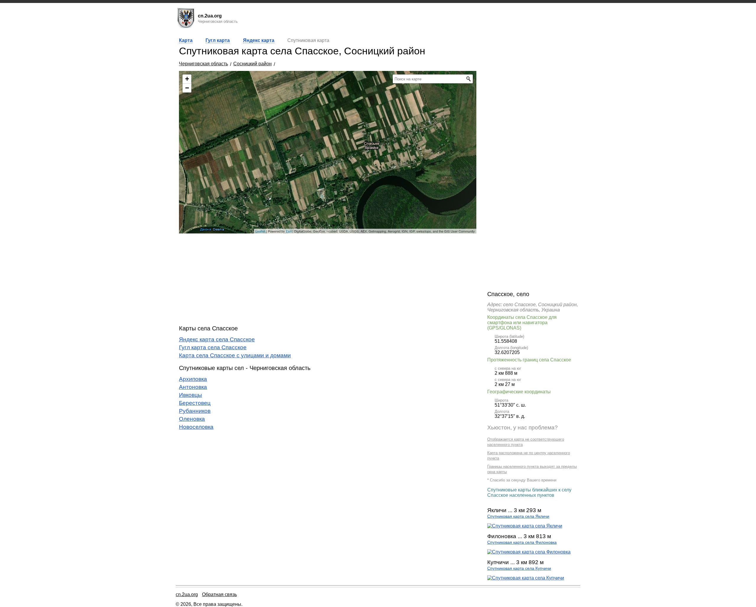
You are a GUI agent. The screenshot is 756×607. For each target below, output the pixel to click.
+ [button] (187, 78)
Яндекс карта (258, 40)
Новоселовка (196, 427)
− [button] (187, 88)
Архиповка (193, 379)
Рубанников (195, 411)
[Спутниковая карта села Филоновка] (529, 551)
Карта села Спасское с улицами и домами (235, 355)
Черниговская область (203, 63)
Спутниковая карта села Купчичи (519, 568)
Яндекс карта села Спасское (217, 339)
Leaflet (260, 231)
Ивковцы (190, 395)
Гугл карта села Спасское (213, 347)
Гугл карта (218, 40)
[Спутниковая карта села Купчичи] (525, 577)
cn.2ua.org (187, 594)
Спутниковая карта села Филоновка (522, 542)
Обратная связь (219, 594)
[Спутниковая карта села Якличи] (524, 525)
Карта (186, 40)
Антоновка (193, 387)
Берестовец (195, 403)
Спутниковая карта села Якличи (518, 516)
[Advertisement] (327, 279)
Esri (288, 231)
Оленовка (192, 419)
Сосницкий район (252, 63)
